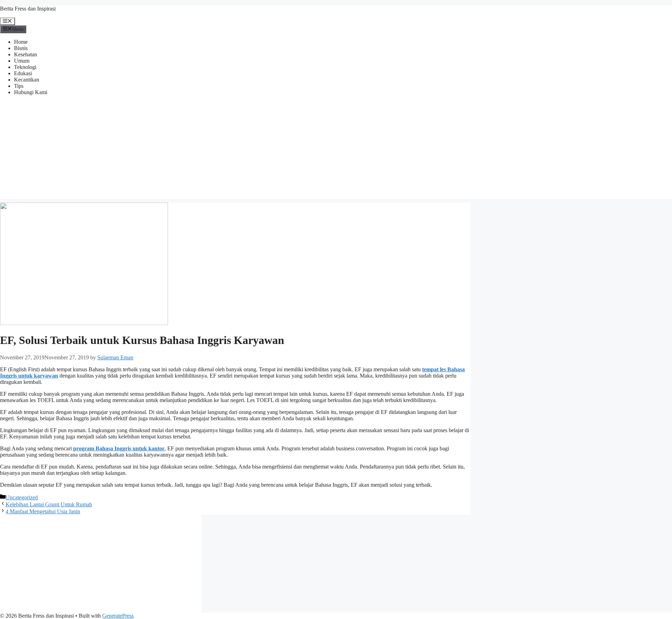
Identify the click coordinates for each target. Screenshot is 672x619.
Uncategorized (22, 497)
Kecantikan (26, 80)
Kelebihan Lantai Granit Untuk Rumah (49, 504)
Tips (18, 86)
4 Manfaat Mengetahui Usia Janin (43, 511)
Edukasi (23, 73)
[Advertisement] (336, 150)
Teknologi (25, 67)
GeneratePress (118, 616)
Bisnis (21, 48)
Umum (21, 61)
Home (21, 42)
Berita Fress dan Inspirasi (28, 9)
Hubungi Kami (30, 92)
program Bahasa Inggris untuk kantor (118, 448)
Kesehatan (25, 54)
